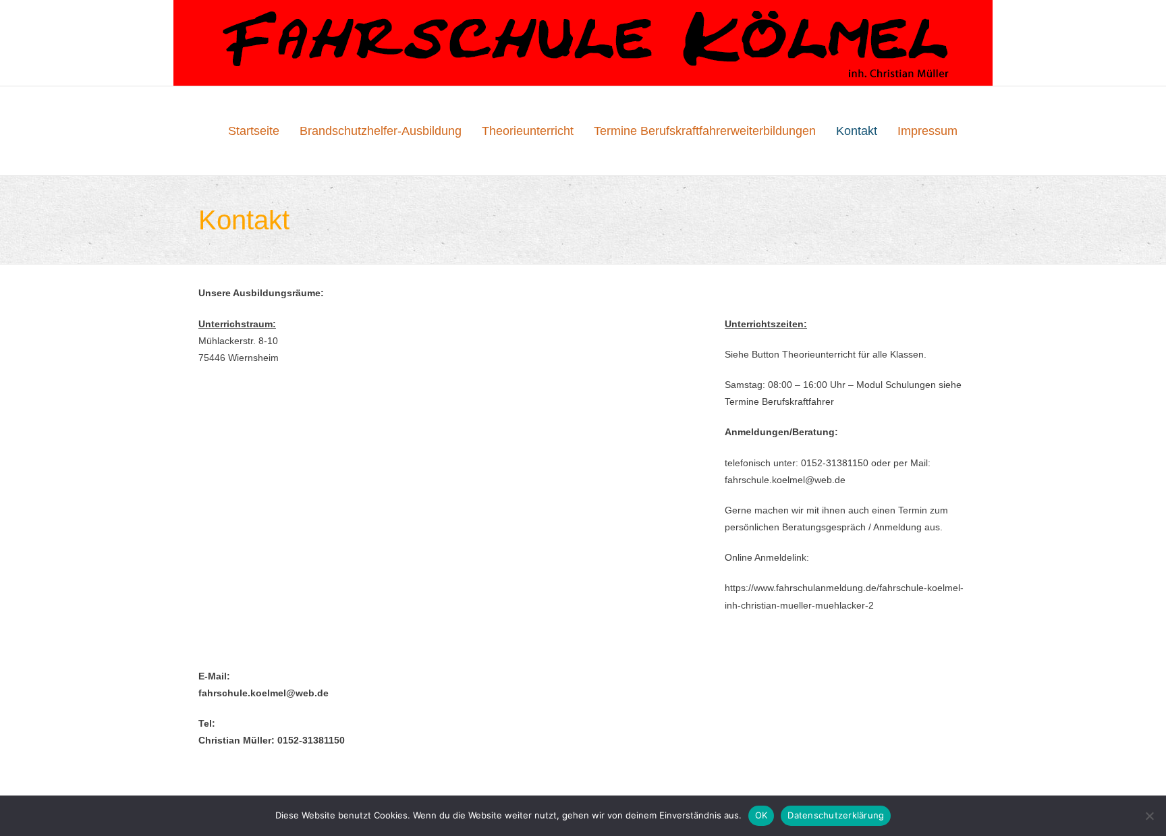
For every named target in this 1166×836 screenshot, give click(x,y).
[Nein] (1149, 816)
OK (761, 815)
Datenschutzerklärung (835, 815)
